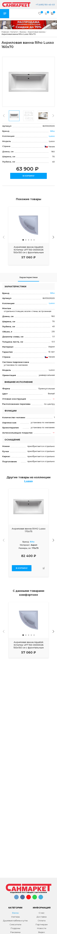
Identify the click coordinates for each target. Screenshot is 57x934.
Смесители (15, 924)
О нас (42, 913)
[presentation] (3, 115)
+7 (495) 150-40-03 (45, 4)
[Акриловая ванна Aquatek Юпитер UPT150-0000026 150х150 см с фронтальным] (28, 225)
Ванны (15, 913)
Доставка (42, 917)
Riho (52, 131)
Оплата (41, 920)
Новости (41, 928)
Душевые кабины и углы (15, 920)
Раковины (15, 932)
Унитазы (15, 917)
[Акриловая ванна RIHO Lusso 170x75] (28, 506)
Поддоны (15, 928)
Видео (41, 932)
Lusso (52, 136)
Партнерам (42, 924)
